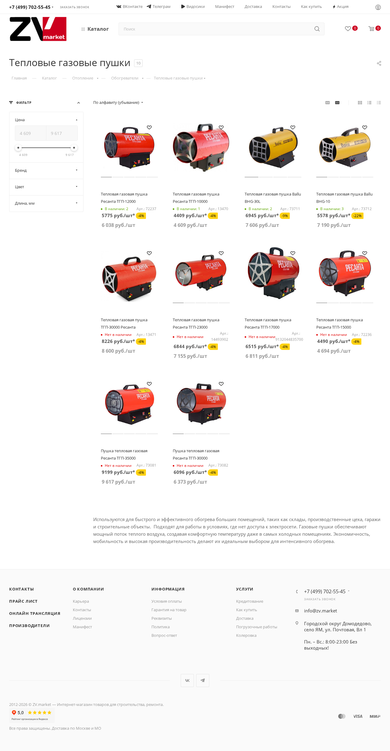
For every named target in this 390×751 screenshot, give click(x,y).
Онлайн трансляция (35, 613)
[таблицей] (379, 102)
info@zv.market (320, 611)
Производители (29, 625)
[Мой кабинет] (378, 8)
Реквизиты (161, 618)
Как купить (246, 609)
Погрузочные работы (256, 626)
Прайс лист (23, 601)
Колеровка (246, 635)
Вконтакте (187, 680)
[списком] (369, 102)
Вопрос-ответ (164, 635)
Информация (168, 589)
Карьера (81, 601)
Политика (160, 626)
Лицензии (82, 618)
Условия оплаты (166, 601)
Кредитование (249, 601)
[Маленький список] (327, 102)
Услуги (245, 589)
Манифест (82, 626)
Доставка (245, 618)
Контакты (21, 589)
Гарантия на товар (168, 609)
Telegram (202, 680)
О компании (88, 589)
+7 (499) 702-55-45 (30, 7)
